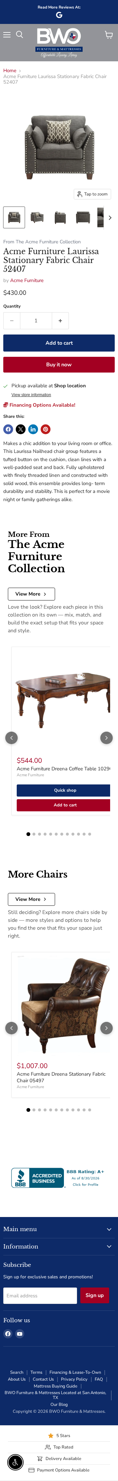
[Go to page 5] (50, 834)
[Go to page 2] (33, 834)
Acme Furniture (27, 280)
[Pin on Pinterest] (45, 429)
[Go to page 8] (67, 834)
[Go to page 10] (78, 834)
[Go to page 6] (56, 834)
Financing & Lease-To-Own (75, 1372)
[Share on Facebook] (8, 429)
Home (9, 70)
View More (27, 594)
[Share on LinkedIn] (33, 429)
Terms (36, 1372)
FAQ (99, 1379)
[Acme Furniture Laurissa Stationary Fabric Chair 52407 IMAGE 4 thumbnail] (82, 217)
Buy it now (59, 364)
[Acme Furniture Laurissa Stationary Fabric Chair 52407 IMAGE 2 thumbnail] (37, 217)
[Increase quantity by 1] (60, 320)
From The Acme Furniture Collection (42, 242)
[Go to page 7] (61, 834)
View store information (31, 395)
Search (16, 1372)
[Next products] (106, 738)
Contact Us (43, 1379)
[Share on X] (21, 429)
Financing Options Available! (41, 405)
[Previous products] (11, 738)
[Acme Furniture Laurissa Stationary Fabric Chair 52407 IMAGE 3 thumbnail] (59, 217)
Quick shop (65, 790)
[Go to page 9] (72, 834)
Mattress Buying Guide (55, 1386)
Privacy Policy (74, 1379)
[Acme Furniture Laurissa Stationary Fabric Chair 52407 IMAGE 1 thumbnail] (14, 217)
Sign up (95, 1295)
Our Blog (59, 1405)
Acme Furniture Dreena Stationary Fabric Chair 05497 (61, 1077)
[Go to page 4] (45, 834)
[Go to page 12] (89, 834)
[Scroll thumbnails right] (109, 218)
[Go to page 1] (28, 834)
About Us (17, 1379)
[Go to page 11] (84, 834)
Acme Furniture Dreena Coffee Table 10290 (64, 768)
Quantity (12, 306)
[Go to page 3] (39, 834)
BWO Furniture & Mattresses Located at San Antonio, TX (55, 1395)
